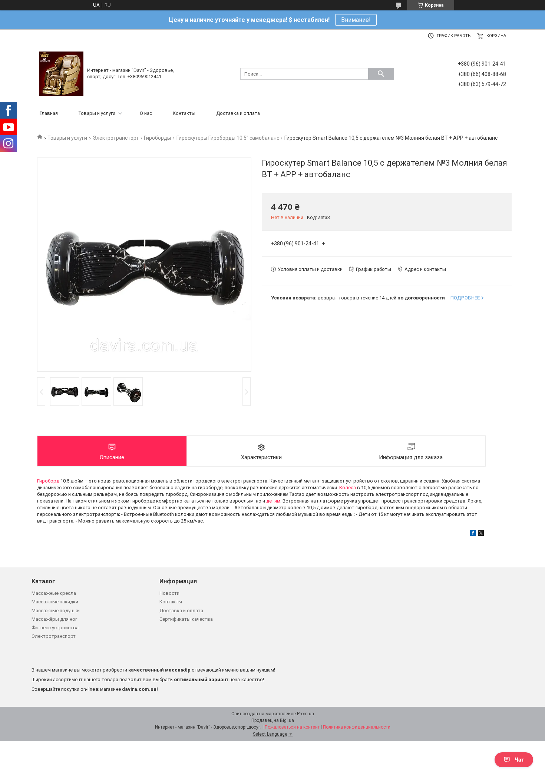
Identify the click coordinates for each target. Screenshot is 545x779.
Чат (519, 760)
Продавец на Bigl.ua (272, 720)
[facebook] (473, 534)
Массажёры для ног (54, 619)
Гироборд (48, 481)
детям (273, 501)
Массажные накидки (55, 601)
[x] (481, 534)
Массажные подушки (56, 610)
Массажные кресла (54, 593)
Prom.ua (305, 713)
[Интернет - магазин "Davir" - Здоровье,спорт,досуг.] (61, 73)
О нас (146, 113)
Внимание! (356, 19)
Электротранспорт (116, 138)
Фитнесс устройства (55, 627)
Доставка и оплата (238, 113)
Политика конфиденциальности (356, 727)
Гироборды (157, 138)
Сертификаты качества (186, 619)
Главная (49, 113)
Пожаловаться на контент (292, 727)
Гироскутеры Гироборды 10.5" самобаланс (227, 138)
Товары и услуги (97, 113)
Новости (169, 593)
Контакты (184, 113)
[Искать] (381, 74)
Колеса (347, 487)
